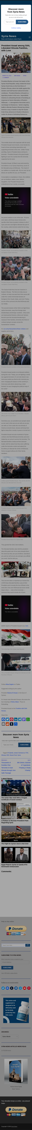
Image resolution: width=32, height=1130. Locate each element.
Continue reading (16, 28)
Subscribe (22, 22)
